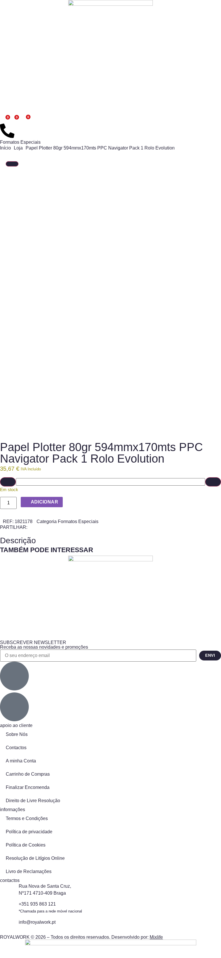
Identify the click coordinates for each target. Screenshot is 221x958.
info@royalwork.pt (37, 922)
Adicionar (44, 501)
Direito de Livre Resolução (33, 800)
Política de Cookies (25, 844)
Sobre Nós (17, 734)
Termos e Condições (27, 818)
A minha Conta (21, 760)
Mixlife (156, 937)
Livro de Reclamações (29, 871)
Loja (18, 147)
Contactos (16, 747)
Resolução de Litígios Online (35, 858)
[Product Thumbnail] (12, 163)
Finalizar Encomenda (27, 787)
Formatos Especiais (20, 142)
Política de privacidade (29, 831)
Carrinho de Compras (28, 774)
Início (5, 147)
